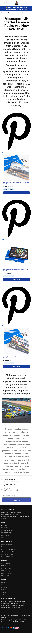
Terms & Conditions (7, 552)
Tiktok (3, 594)
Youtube (4, 592)
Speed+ (19, 9)
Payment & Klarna (6, 544)
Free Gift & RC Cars (7, 556)
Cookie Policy (5, 620)
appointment (18, 512)
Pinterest (4, 590)
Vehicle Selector (6, 528)
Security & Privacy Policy (18, 620)
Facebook (4, 582)
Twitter (3, 585)
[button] (4, 410)
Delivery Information (7, 547)
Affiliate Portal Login (7, 554)
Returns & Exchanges (8, 549)
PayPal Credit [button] (8, 189)
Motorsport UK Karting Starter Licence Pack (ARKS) (15, 269)
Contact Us (4, 537)
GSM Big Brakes (6, 568)
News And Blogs (6, 533)
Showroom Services (7, 530)
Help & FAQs (5, 575)
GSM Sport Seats (6, 566)
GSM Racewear (6, 563)
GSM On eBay (5, 571)
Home (2, 12)
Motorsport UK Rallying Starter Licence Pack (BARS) (16, 183)
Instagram (4, 587)
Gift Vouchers (5, 535)
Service (24, 9)
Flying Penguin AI (14, 607)
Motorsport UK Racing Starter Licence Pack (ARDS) (15, 356)
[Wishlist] (28, 114)
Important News (9, 12)
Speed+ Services (6, 573)
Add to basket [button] (16, 192)
